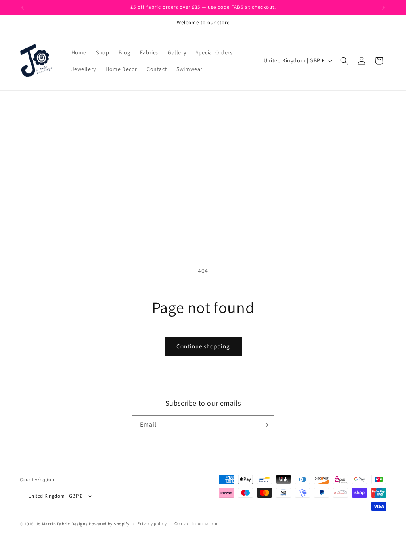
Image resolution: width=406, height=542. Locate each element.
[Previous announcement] (22, 7)
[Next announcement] (383, 7)
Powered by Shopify (109, 524)
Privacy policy (152, 523)
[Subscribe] (265, 424)
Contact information (195, 523)
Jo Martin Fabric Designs (62, 524)
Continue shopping (203, 346)
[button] (344, 60)
